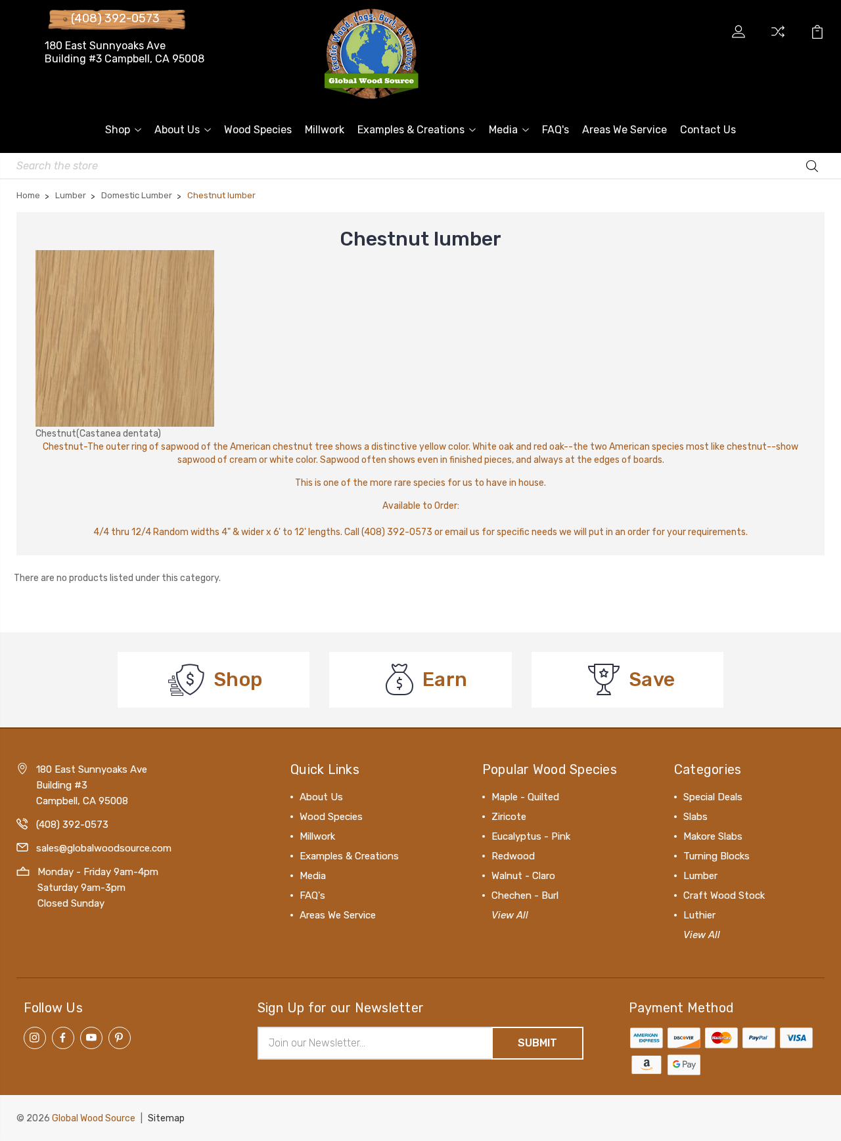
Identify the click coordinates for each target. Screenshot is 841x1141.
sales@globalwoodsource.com (103, 848)
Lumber (700, 876)
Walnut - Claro (523, 876)
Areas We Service (624, 129)
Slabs (695, 817)
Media (503, 129)
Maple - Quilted (525, 797)
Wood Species (258, 129)
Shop (117, 129)
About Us (177, 129)
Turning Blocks (716, 856)
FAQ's (555, 129)
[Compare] (778, 39)
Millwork (324, 129)
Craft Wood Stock (724, 895)
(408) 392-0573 (115, 18)
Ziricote (508, 817)
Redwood (513, 856)
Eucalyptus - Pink (530, 836)
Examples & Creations (411, 129)
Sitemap (166, 1118)
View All (509, 915)
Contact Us (708, 129)
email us (462, 532)
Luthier (699, 915)
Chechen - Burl (524, 895)
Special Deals (712, 797)
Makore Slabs (712, 836)
